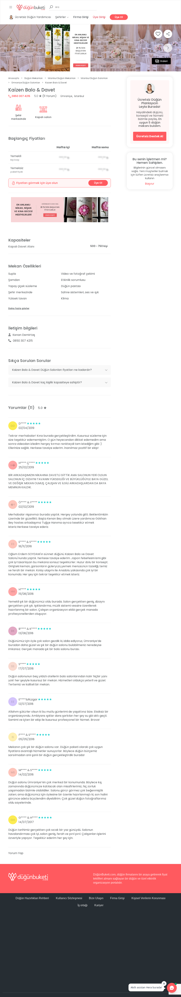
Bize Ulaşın (96, 898)
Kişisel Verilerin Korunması (148, 898)
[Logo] (31, 7)
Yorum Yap (15, 853)
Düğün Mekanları (33, 78)
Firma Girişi (80, 17)
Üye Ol (119, 17)
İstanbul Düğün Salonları (94, 78)
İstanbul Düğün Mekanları (61, 78)
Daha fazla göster (18, 308)
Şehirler (61, 17)
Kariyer (98, 905)
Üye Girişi (99, 17)
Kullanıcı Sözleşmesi (69, 898)
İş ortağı (82, 905)
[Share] (168, 34)
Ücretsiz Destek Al (149, 136)
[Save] (158, 34)
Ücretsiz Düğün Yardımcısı (33, 17)
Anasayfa (13, 78)
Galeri (164, 61)
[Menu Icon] (11, 7)
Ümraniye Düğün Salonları (25, 82)
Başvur (149, 184)
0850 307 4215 (20, 96)
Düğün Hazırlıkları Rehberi (32, 898)
